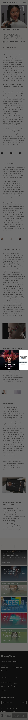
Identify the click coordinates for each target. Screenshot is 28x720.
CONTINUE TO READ (23, 362)
